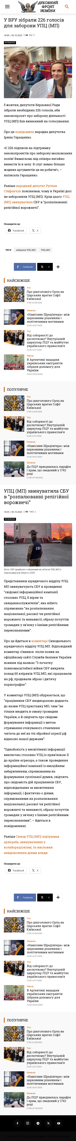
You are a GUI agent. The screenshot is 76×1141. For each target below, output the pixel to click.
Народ (30, 355)
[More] (58, 267)
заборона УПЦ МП (25, 249)
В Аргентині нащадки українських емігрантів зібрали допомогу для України (45, 365)
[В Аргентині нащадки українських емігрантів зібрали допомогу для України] (14, 362)
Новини (10, 42)
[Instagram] (28, 1123)
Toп (29, 287)
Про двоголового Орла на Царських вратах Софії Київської (45, 295)
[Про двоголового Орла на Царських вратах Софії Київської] (14, 294)
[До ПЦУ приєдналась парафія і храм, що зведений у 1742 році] (14, 469)
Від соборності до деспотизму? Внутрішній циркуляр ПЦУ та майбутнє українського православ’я (48, 340)
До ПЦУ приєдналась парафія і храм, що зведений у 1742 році (49, 470)
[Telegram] (38, 1123)
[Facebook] (17, 1123)
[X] (48, 1123)
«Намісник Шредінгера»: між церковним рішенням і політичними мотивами (48, 317)
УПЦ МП (45, 249)
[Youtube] (59, 1123)
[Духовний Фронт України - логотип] (38, 7)
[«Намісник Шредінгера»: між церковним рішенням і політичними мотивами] (14, 317)
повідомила (24, 132)
